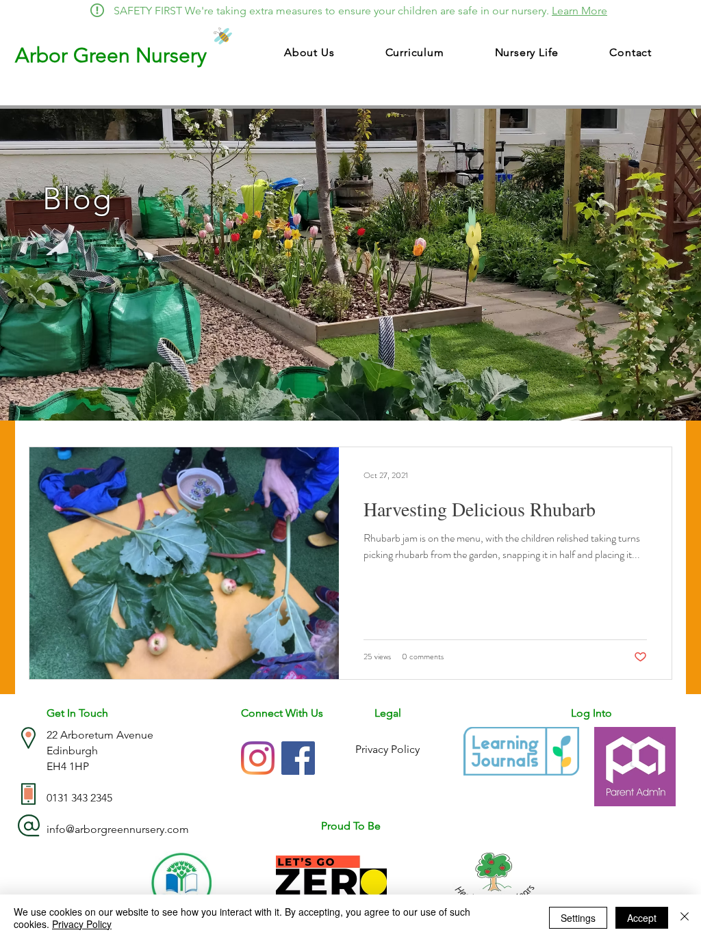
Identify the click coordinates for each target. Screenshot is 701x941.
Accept (642, 918)
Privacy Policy (82, 924)
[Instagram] (258, 758)
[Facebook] (298, 758)
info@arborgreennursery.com (118, 829)
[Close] (684, 917)
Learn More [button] (579, 10)
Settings (578, 918)
